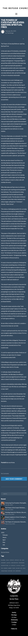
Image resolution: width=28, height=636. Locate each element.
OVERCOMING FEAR (14, 562)
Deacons (7, 560)
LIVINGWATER (3, 562)
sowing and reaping (4, 570)
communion (18, 565)
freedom (13, 568)
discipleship (5, 568)
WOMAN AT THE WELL (4, 565)
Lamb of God (8, 562)
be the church (13, 565)
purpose (24, 568)
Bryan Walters (3, 560)
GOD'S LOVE (12, 560)
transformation (10, 570)
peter (21, 568)
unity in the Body (18, 570)
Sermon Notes (11, 462)
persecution (18, 568)
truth (14, 570)
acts (10, 565)
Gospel (23, 560)
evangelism (10, 568)
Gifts (20, 560)
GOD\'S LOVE (17, 560)
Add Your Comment (14, 479)
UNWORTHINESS (21, 562)
